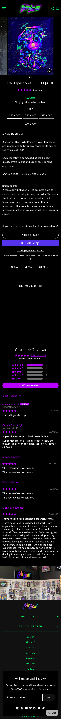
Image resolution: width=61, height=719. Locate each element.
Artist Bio (30, 663)
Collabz (30, 669)
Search (30, 636)
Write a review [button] (30, 385)
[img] (9, 410)
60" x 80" (30, 124)
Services (30, 653)
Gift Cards (29, 616)
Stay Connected (29, 626)
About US (30, 642)
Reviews (30, 658)
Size (30, 109)
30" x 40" (30, 115)
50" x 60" (46, 115)
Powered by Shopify (30, 716)
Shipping (19, 102)
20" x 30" (14, 115)
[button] (24, 90)
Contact (30, 647)
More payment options (30, 250)
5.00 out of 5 (38, 355)
